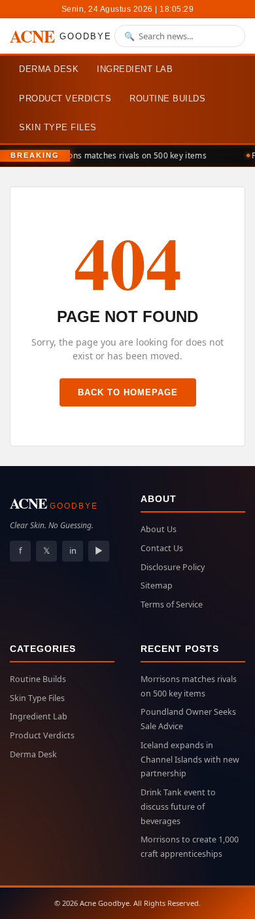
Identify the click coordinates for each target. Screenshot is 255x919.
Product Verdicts (65, 98)
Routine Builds (167, 98)
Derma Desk (48, 69)
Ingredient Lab (135, 69)
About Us (159, 529)
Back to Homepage (128, 392)
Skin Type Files (58, 127)
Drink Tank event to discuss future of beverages (178, 807)
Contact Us (162, 548)
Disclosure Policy (173, 567)
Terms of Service (172, 604)
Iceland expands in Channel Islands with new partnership (190, 760)
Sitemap (157, 585)
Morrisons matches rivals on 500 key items (123, 155)
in (72, 550)
